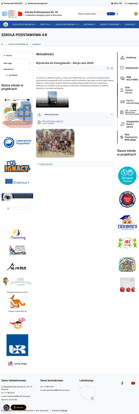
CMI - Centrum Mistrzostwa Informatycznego (132, 112)
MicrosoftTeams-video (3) (52, 121)
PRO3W (64, 410)
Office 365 (118, 3)
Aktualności (9, 69)
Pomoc (20, 407)
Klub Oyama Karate (129, 90)
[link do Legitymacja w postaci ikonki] (126, 3)
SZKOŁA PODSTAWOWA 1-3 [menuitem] (66, 24)
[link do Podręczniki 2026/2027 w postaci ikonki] (2, 3)
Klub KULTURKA (132, 78)
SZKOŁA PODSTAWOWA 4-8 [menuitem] (23, 24)
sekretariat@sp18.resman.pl (18, 396)
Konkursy (131, 57)
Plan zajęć (8, 63)
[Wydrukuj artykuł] (109, 68)
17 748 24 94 (9, 393)
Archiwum (13, 75)
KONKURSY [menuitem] (130, 24)
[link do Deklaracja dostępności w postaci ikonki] (26, 3)
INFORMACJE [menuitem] (89, 24)
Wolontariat (132, 67)
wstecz (9, 55)
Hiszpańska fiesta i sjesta (132, 124)
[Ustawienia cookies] (6, 407)
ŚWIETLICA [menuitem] (45, 24)
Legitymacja (132, 3)
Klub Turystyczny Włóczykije (131, 137)
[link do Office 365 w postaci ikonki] (112, 3)
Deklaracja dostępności (37, 3)
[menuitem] (5, 24)
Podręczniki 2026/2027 (13, 3)
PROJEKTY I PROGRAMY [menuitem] (110, 24)
